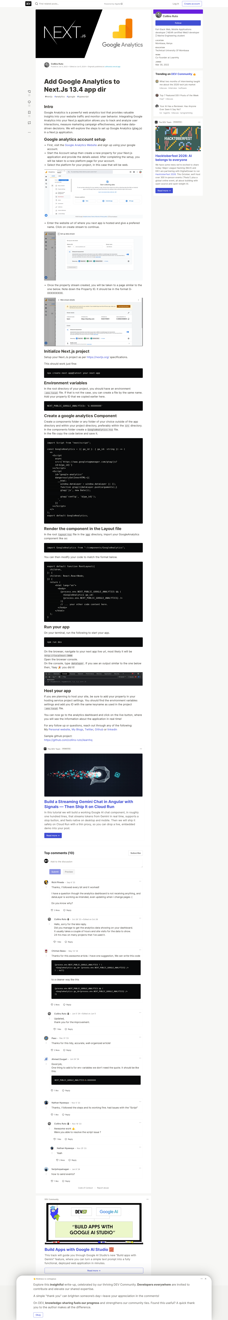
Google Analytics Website (81, 145)
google (71, 96)
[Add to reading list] (29, 114)
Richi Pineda (58, 882)
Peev (54, 1038)
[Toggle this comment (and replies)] (46, 887)
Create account (192, 3)
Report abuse (103, 1188)
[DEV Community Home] (28, 3)
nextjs (48, 96)
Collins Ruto (57, 64)
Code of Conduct (85, 1188)
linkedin (112, 729)
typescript (83, 96)
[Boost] (29, 123)
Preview (69, 871)
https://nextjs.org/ (98, 357)
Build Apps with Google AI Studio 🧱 (79, 1249)
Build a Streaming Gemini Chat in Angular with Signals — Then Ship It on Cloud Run (88, 804)
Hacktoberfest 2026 (165, 174)
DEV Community (181, 74)
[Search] (36, 3)
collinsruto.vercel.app (112, 67)
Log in (176, 3)
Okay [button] (38, 1315)
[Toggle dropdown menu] (141, 749)
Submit (55, 871)
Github (99, 729)
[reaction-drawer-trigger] (29, 93)
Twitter (89, 729)
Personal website (59, 729)
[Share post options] (29, 132)
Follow (178, 23)
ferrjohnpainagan (60, 1169)
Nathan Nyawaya (60, 1102)
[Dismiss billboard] (205, 1279)
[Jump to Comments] (29, 103)
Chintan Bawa (59, 951)
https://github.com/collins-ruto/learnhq (68, 740)
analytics (59, 96)
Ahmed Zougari (59, 1059)
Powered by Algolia (112, 4)
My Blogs (77, 729)
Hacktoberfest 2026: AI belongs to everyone (173, 158)
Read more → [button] (53, 835)
